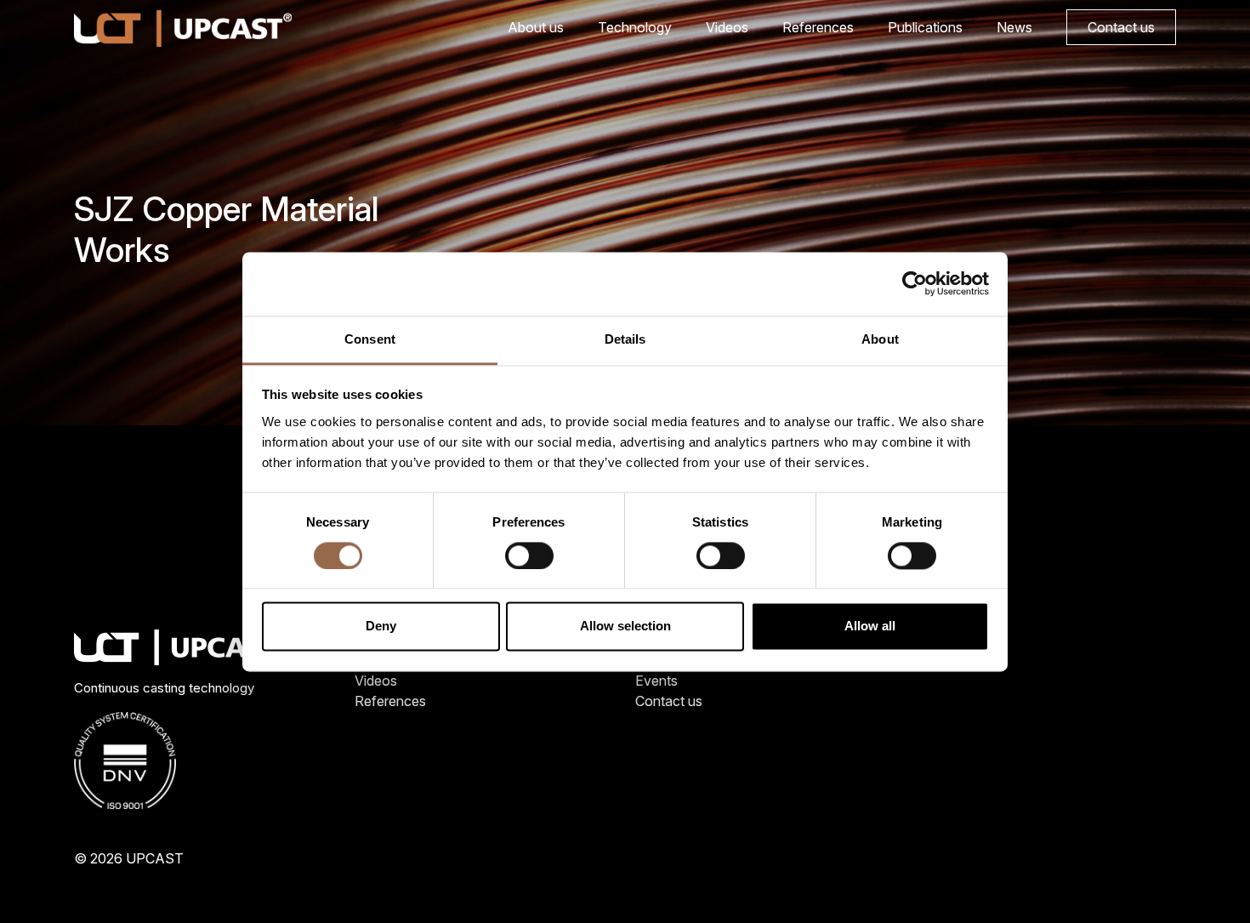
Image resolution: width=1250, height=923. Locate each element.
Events (656, 680)
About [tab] (880, 339)
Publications (925, 27)
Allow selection (625, 626)
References (818, 27)
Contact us (1121, 27)
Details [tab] (625, 339)
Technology (635, 27)
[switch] (529, 555)
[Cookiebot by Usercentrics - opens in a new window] (914, 283)
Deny (381, 626)
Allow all (869, 626)
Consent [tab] (369, 339)
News (1014, 27)
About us (536, 27)
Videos (727, 27)
